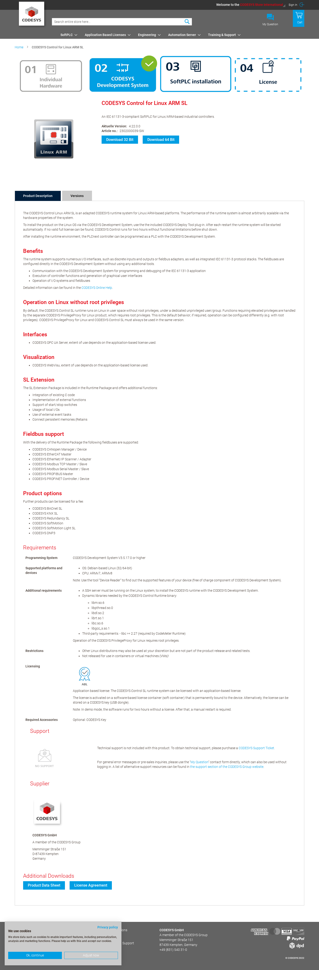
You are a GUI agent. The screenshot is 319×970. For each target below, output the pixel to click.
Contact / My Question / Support (110, 943)
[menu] (181, 35)
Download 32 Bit (119, 139)
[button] (251, 4)
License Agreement (90, 885)
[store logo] (32, 15)
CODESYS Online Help (97, 288)
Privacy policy (107, 927)
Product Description (38, 196)
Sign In (293, 5)
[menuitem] (67, 35)
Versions (77, 196)
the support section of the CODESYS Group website (226, 767)
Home (19, 47)
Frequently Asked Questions (107, 930)
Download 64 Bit (160, 139)
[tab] (38, 196)
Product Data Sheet (44, 885)
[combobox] (122, 21)
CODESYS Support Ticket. (257, 748)
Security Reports (99, 936)
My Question (270, 24)
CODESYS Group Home (103, 950)
